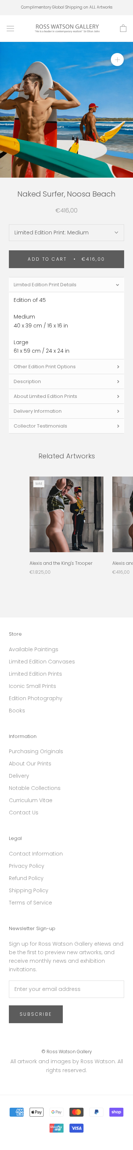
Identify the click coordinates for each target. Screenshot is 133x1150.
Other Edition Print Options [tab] (45, 366)
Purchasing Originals (36, 751)
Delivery (19, 776)
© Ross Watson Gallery (66, 1051)
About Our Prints (30, 763)
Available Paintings (33, 649)
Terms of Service (30, 902)
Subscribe (36, 1014)
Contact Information (36, 853)
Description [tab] (27, 381)
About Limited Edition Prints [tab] (45, 396)
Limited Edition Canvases (42, 661)
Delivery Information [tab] (38, 411)
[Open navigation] (10, 28)
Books (17, 710)
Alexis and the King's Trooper (61, 563)
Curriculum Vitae (30, 800)
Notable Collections (35, 788)
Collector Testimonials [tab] (40, 425)
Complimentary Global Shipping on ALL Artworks (66, 7)
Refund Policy (26, 878)
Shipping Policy (28, 890)
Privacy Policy (26, 866)
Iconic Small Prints (32, 686)
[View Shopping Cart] (123, 28)
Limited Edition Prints (35, 674)
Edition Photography (35, 698)
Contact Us (23, 812)
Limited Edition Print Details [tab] (45, 284)
